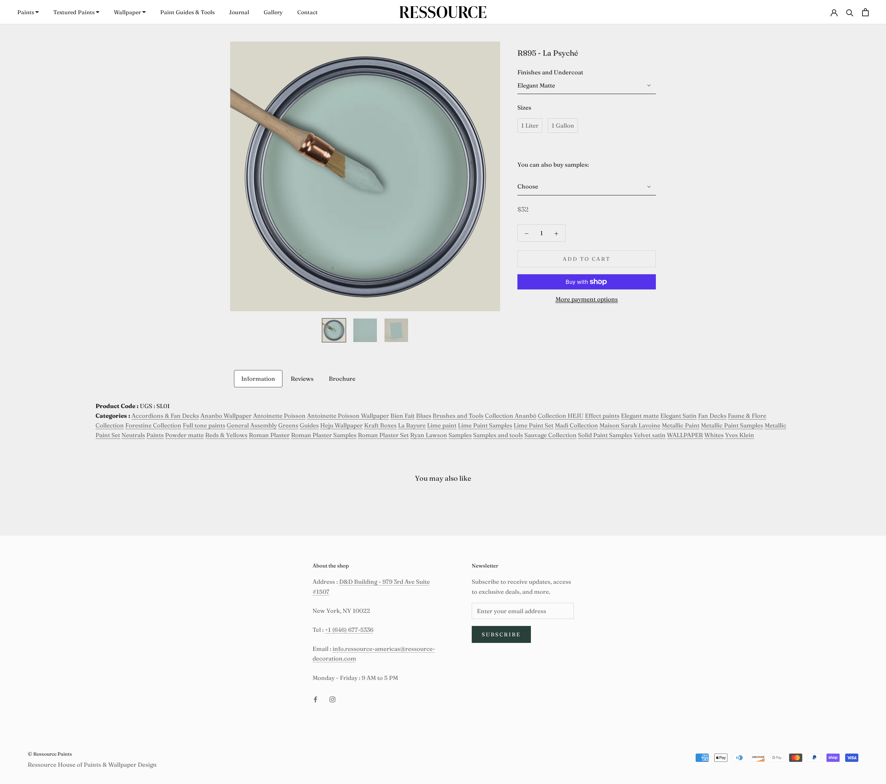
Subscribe (501, 634)
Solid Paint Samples (605, 435)
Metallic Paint (680, 425)
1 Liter (530, 125)
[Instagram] (332, 699)
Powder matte (184, 435)
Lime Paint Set (533, 425)
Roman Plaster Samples (323, 435)
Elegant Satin (678, 415)
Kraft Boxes (380, 425)
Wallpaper (127, 12)
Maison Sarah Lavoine (629, 425)
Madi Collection (576, 425)
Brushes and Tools (458, 415)
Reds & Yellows (226, 435)
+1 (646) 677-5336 (349, 629)
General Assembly (252, 425)
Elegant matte (640, 415)
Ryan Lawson (428, 435)
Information (258, 378)
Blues (423, 415)
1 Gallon (563, 125)
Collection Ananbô (510, 415)
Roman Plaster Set (383, 435)
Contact (307, 12)
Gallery (273, 12)
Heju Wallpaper (341, 425)
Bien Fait (402, 415)
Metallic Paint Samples (732, 425)
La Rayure (412, 425)
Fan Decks (712, 415)
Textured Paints (73, 12)
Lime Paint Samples (485, 425)
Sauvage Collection (550, 435)
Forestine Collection (153, 425)
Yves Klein (739, 435)
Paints (25, 12)
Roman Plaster (269, 435)
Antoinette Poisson (279, 415)
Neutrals (133, 435)
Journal (239, 12)
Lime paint (441, 425)
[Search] (849, 12)
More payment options (586, 299)
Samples (460, 435)
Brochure (342, 378)
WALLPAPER (685, 435)
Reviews (302, 378)
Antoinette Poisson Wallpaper (348, 415)
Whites (714, 435)
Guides (309, 425)
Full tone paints (204, 425)
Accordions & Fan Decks (165, 415)
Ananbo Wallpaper (226, 415)
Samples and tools (498, 435)
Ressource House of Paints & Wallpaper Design (92, 764)
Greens (288, 425)
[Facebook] (315, 699)
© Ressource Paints (50, 754)
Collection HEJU (561, 415)
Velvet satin (650, 435)
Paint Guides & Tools (187, 12)
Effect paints (602, 415)
